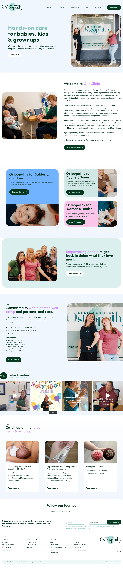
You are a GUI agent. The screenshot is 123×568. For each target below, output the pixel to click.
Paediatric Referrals (80, 545)
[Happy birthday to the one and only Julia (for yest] (46, 396)
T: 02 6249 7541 (13, 333)
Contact (97, 8)
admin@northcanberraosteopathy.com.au (22, 330)
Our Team (5, 542)
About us (14, 55)
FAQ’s (51, 550)
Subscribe (113, 522)
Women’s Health (75, 222)
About (47, 8)
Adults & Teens (74, 192)
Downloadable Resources (58, 547)
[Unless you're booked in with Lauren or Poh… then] (77, 396)
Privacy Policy (77, 547)
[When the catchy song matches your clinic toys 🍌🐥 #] (15, 396)
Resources (73, 8)
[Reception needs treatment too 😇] (108, 396)
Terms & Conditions (80, 550)
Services (60, 8)
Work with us (6, 550)
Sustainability (6, 547)
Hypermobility (30, 547)
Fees (51, 542)
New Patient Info (55, 539)
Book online (114, 8)
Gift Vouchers (54, 553)
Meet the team (74, 274)
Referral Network (55, 545)
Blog (86, 8)
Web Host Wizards (112, 562)
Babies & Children (18, 192)
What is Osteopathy (74, 147)
